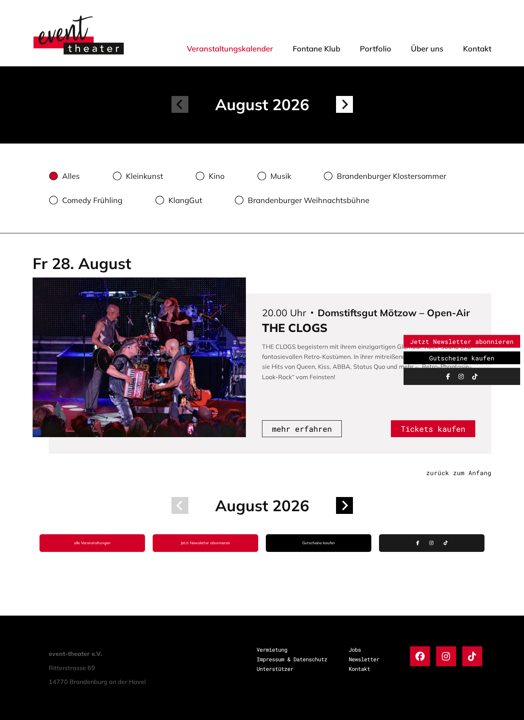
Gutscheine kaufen (318, 542)
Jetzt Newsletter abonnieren (205, 542)
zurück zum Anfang (458, 473)
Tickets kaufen (433, 429)
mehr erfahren (302, 429)
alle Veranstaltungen (92, 542)
